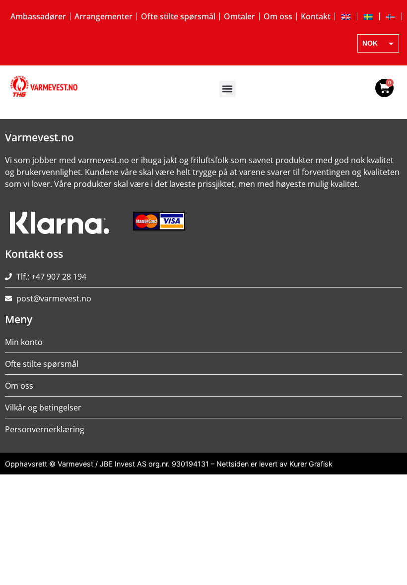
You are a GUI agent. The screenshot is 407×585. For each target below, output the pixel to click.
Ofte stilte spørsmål (178, 16)
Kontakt (316, 16)
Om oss (278, 16)
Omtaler (239, 16)
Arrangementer (103, 16)
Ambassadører (38, 16)
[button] (227, 89)
